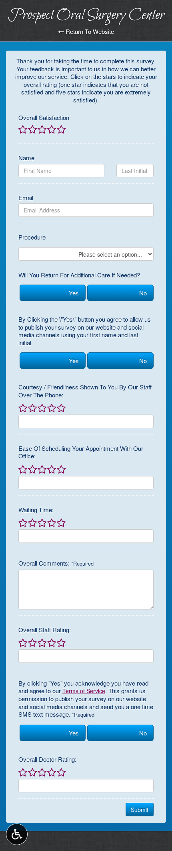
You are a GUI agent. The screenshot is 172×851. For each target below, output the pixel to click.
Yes (74, 293)
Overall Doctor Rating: (47, 759)
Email (25, 198)
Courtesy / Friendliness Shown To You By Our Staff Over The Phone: (85, 391)
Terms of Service (83, 691)
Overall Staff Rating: (44, 630)
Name (26, 158)
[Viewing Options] (17, 834)
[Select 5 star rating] (61, 130)
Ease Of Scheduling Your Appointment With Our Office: (80, 452)
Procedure (32, 237)
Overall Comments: (56, 563)
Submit (139, 810)
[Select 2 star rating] (32, 130)
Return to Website (89, 31)
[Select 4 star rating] (51, 130)
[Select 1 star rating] (22, 130)
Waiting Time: (36, 510)
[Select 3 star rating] (41, 130)
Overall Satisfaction (43, 118)
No (143, 293)
